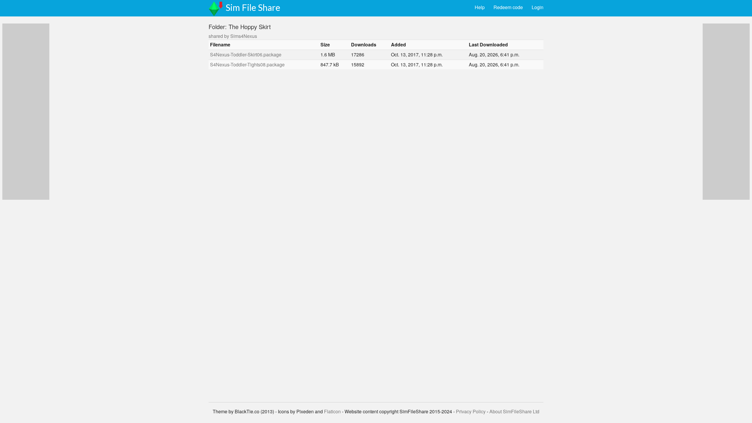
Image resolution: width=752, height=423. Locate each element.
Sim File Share (253, 7)
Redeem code (508, 7)
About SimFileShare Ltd (514, 411)
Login (537, 7)
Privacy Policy (471, 411)
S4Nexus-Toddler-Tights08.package (247, 64)
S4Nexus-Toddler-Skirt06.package (245, 54)
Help (480, 7)
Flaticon (332, 411)
